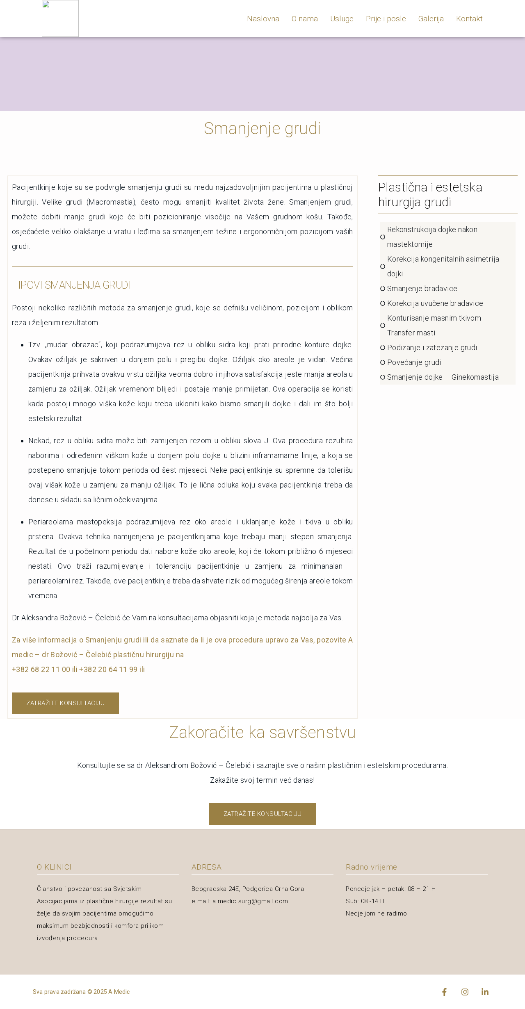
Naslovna (263, 18)
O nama (305, 18)
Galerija (431, 18)
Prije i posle (386, 18)
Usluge (342, 18)
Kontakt (469, 18)
